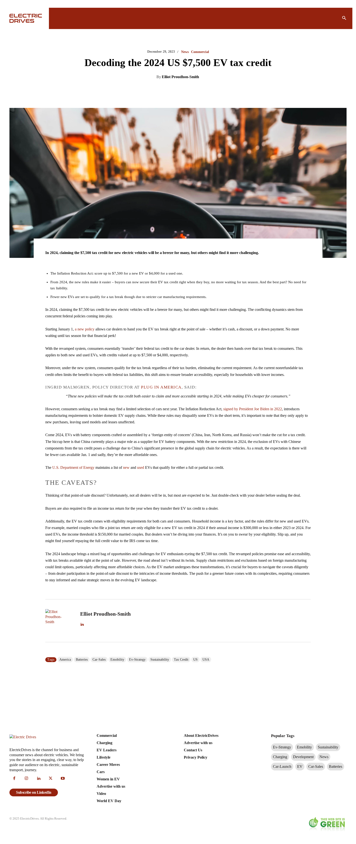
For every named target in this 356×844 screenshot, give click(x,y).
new (126, 467)
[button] (344, 18)
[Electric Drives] (26, 18)
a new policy (84, 329)
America (65, 659)
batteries (82, 659)
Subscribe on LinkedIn (33, 792)
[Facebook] (181, 89)
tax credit (181, 659)
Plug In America (161, 387)
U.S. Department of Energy (73, 467)
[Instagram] (26, 779)
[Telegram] (203, 89)
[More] (226, 89)
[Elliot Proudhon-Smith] (59, 620)
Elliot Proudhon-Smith (180, 77)
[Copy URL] (214, 89)
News (185, 52)
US (195, 659)
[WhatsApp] (192, 89)
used (140, 467)
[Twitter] (170, 89)
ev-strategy (137, 659)
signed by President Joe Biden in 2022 (252, 409)
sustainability (159, 659)
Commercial (200, 52)
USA (205, 659)
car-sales (99, 659)
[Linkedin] (158, 89)
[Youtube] (63, 779)
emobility (117, 659)
